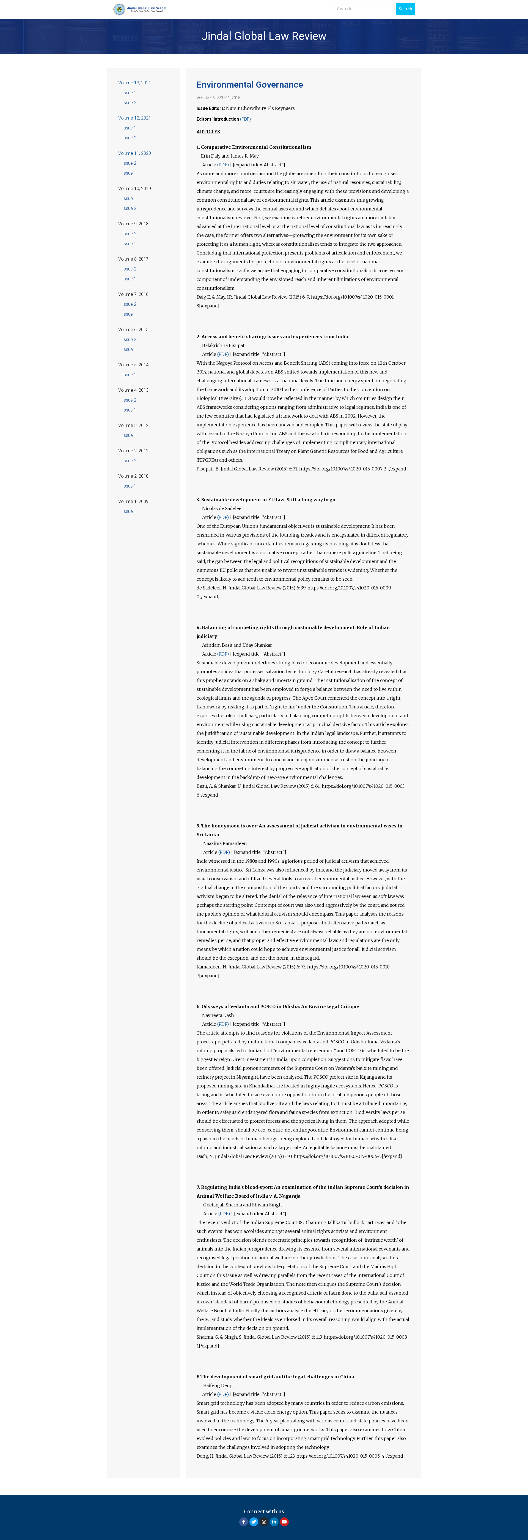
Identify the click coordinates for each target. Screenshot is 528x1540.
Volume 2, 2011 (133, 450)
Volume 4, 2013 (133, 390)
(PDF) (245, 119)
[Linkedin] (274, 1521)
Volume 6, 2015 (133, 329)
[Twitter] (253, 1521)
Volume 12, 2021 (134, 118)
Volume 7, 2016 (133, 294)
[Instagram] (264, 1521)
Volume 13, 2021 (134, 82)
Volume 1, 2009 (133, 501)
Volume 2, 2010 (133, 476)
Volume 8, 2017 (133, 259)
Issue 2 (129, 102)
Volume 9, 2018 (133, 223)
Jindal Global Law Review (264, 36)
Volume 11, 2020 (134, 153)
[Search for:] (364, 9)
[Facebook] (243, 1521)
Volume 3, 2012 (133, 425)
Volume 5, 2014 (133, 364)
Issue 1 (129, 92)
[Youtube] (284, 1521)
